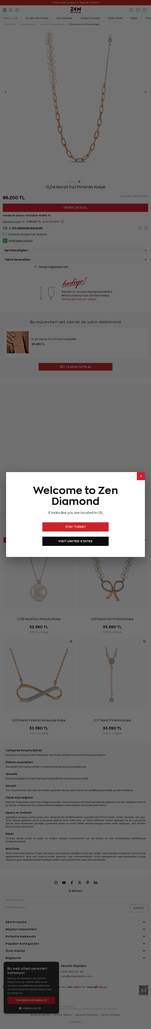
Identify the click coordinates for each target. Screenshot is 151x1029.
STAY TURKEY (75, 526)
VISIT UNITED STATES (75, 541)
